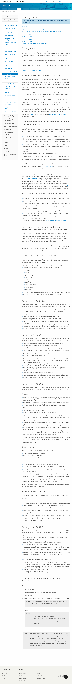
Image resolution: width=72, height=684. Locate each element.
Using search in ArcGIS (10, 81)
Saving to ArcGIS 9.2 (27, 38)
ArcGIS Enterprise (23, 675)
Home (4, 9)
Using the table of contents (11, 51)
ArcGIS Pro (18, 1)
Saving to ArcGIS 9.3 (27, 36)
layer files (33, 114)
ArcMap (24, 1)
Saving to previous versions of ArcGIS (32, 28)
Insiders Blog (40, 675)
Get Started (12, 9)
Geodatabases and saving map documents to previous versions (38, 29)
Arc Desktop (6, 1)
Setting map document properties (10, 29)
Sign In (54, 1)
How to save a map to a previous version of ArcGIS (35, 43)
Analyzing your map (9, 65)
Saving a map (8, 74)
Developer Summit (41, 678)
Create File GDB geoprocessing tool (32, 178)
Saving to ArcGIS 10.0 (28, 34)
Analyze (26, 9)
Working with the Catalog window (11, 112)
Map (19, 9)
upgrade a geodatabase (47, 166)
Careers (38, 673)
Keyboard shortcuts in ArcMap (10, 96)
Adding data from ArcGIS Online (10, 77)
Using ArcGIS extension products (10, 91)
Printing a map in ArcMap (11, 71)
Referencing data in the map (10, 57)
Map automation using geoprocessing (10, 87)
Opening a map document (11, 25)
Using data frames (9, 35)
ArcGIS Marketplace (23, 682)
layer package (65, 185)
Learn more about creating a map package (32, 70)
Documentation (5, 677)
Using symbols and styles (11, 54)
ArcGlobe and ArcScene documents (57, 114)
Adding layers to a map (10, 32)
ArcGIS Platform (23, 677)
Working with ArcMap (10, 11)
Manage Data (34, 9)
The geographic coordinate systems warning (11, 47)
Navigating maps (9, 99)
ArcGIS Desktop (22, 673)
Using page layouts (9, 68)
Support (3, 678)
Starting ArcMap (8, 22)
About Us (39, 672)
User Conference (40, 677)
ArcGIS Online (22, 672)
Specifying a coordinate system (10, 43)
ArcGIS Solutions (23, 680)
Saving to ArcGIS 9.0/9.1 (28, 39)
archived (38, 20)
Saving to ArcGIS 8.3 (27, 41)
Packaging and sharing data (10, 107)
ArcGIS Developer (23, 678)
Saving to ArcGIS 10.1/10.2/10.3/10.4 (31, 33)
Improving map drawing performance (10, 103)
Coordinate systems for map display (10, 39)
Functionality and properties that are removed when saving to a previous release (42, 31)
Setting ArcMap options (10, 83)
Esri (67, 1)
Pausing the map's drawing (9, 62)
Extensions (49, 9)
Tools (42, 9)
